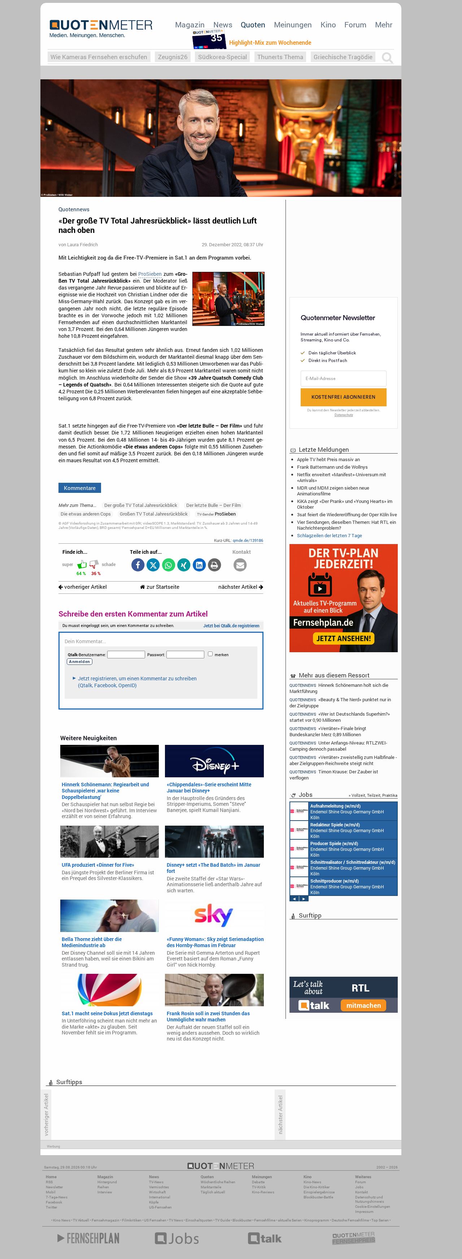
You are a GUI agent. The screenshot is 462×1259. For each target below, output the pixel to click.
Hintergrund (107, 1182)
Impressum (364, 1211)
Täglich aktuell (213, 1192)
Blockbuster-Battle (318, 1197)
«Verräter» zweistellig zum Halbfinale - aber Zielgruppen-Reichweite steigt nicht (343, 760)
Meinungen (293, 24)
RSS (49, 1182)
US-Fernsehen (160, 1207)
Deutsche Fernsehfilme (350, 1220)
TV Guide (222, 1220)
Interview (104, 1192)
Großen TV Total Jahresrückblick (154, 514)
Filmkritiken (131, 1220)
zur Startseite (162, 586)
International (159, 1197)
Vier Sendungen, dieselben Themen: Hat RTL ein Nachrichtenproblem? (346, 525)
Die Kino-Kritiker (317, 1187)
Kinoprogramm (316, 1220)
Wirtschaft (157, 1192)
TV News (176, 1220)
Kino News (61, 1220)
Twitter (51, 1207)
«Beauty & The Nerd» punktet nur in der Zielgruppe (340, 702)
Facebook (54, 1202)
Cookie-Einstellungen (372, 1206)
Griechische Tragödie (343, 57)
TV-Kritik (259, 1187)
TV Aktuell (81, 1220)
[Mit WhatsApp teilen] (168, 565)
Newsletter (54, 1187)
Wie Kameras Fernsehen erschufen (99, 57)
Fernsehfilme (264, 1220)
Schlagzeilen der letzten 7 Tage (329, 535)
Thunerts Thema (280, 57)
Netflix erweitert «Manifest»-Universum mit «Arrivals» (341, 477)
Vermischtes (159, 1187)
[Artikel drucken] (214, 565)
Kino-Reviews (263, 1192)
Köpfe (153, 1202)
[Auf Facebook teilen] (137, 565)
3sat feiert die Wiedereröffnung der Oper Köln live (347, 514)
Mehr (383, 24)
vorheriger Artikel (85, 586)
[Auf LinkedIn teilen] (199, 565)
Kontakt (361, 1192)
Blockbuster (242, 1220)
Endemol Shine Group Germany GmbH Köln (347, 811)
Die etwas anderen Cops (86, 514)
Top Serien (380, 1220)
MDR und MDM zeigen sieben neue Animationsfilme (333, 491)
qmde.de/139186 (248, 540)
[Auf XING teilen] (184, 565)
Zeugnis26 (173, 57)
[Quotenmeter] (101, 29)
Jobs (359, 1187)
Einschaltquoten (199, 1220)
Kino (328, 24)
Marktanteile (211, 1187)
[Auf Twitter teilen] (153, 565)
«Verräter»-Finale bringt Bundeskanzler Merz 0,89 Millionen (327, 731)
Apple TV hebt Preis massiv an (328, 459)
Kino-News (312, 1182)
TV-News (156, 1182)
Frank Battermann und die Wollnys (332, 467)
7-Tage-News (56, 1197)
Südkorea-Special (222, 57)
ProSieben (150, 274)
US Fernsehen (155, 1220)
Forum (355, 24)
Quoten (253, 24)
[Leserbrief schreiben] (240, 565)
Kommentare (80, 487)
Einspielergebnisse (319, 1192)
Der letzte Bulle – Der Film (213, 505)
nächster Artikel (238, 586)
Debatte (258, 1182)
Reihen (103, 1187)
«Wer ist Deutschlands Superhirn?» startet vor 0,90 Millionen (339, 717)
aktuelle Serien (290, 1220)
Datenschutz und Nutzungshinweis (369, 1199)
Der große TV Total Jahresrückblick (140, 505)
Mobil (51, 1192)
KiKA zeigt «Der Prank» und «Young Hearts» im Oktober (344, 504)
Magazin (190, 24)
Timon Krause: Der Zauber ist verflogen (333, 775)
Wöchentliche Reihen (218, 1182)
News (222, 24)
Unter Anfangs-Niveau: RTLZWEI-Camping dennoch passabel (338, 746)
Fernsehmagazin (105, 1220)
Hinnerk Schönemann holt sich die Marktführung (338, 688)
